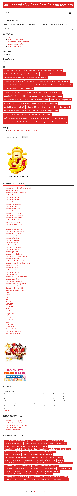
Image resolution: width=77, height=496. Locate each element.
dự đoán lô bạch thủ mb (14, 229)
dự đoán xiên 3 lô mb (13, 236)
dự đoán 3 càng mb (12, 195)
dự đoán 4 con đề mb (13, 197)
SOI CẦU (9, 318)
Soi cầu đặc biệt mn (12, 265)
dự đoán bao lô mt (12, 245)
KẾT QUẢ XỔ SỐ (11, 302)
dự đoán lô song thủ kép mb (15, 227)
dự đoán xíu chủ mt (12, 259)
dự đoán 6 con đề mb (15, 46)
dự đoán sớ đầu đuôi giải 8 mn (16, 284)
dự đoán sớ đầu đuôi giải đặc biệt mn (18, 286)
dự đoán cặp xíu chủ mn (14, 270)
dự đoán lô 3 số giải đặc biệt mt (16, 256)
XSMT (25, 122)
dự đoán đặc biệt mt (12, 249)
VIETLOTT (9, 304)
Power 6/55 (10, 313)
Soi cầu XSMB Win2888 (12, 114)
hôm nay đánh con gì (30, 96)
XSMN (19, 122)
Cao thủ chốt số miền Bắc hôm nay (15, 70)
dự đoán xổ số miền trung (12, 96)
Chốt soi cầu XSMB (35, 70)
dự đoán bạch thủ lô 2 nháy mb (18, 42)
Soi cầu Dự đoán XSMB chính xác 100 (44, 103)
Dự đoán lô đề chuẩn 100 (14, 288)
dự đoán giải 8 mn (12, 274)
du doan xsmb (60, 74)
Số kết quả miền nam (13, 333)
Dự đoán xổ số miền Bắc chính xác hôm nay (18, 89)
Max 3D (8, 308)
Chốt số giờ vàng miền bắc (53, 70)
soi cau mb (7, 103)
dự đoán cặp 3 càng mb (16, 37)
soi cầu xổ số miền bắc (29, 114)
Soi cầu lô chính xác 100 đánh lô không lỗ (41, 107)
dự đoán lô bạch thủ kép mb (15, 231)
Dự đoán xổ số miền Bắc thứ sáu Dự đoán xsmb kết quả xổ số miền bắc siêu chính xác (33, 92)
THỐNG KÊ (9, 315)
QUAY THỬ (10, 324)
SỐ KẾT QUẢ (10, 327)
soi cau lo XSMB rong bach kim (60, 100)
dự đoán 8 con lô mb (13, 211)
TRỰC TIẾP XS (10, 293)
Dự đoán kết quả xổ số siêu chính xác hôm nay (53, 81)
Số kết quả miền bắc (12, 329)
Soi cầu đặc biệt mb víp (13, 222)
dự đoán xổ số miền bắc (64, 85)
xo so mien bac (34, 118)
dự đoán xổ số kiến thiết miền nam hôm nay (38, 5)
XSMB (8, 295)
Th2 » (7, 410)
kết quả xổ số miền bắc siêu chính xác (16, 100)
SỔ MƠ (8, 322)
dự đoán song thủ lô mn (14, 281)
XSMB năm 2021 (9, 122)
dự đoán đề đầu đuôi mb (14, 220)
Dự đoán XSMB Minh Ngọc (45, 85)
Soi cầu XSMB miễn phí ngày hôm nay (45, 111)
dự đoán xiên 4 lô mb (13, 240)
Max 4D (8, 311)
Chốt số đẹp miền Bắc (31, 74)
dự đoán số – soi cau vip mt (15, 331)
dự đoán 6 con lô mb (13, 208)
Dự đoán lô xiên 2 (10, 85)
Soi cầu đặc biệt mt (12, 243)
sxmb (49, 114)
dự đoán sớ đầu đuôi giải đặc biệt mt (18, 263)
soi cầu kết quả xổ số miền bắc (14, 107)
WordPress (37, 492)
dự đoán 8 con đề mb (13, 202)
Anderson (47, 492)
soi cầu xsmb (26, 111)
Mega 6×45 (10, 306)
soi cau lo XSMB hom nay (39, 100)
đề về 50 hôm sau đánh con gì (57, 122)
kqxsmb (59, 96)
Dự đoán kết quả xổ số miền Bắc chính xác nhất (20, 81)
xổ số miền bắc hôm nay (37, 122)
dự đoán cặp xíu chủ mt (14, 247)
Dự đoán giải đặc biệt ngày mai (36, 77)
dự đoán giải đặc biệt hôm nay (14, 77)
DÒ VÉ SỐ (9, 320)
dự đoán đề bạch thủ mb (16, 44)
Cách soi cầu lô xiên (47, 74)
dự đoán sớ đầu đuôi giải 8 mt (16, 261)
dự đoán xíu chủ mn (12, 279)
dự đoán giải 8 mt (12, 252)
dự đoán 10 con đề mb (13, 204)
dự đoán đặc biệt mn (13, 272)
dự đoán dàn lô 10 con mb (14, 215)
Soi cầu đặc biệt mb (12, 190)
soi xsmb (42, 114)
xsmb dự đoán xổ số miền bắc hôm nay (54, 118)
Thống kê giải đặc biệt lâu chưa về (15, 118)
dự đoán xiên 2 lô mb (13, 238)
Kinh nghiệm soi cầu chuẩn (15, 290)
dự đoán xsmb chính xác (26, 85)
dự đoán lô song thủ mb (16, 39)
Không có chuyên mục (47, 96)
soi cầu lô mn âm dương (12, 111)
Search (25, 137)
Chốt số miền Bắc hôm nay (13, 74)
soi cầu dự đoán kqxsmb (21, 103)
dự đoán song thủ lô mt (14, 254)
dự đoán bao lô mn (12, 268)
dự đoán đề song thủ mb (14, 234)
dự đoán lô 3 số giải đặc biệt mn (16, 277)
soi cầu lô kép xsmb (63, 107)
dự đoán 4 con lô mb (13, 206)
